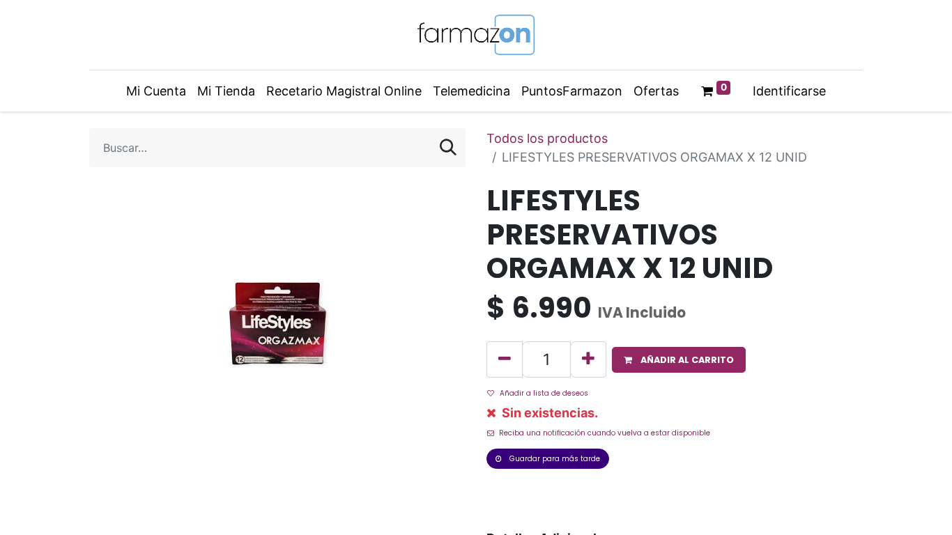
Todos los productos (547, 138)
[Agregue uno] (588, 359)
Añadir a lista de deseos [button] (544, 393)
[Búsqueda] (448, 147)
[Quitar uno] (504, 359)
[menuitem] (156, 91)
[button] (679, 360)
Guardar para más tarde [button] (553, 458)
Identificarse (789, 91)
